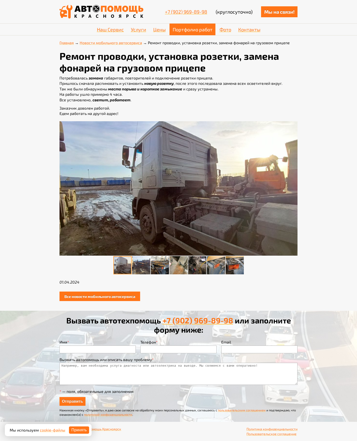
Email (226, 342)
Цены (159, 29)
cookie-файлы (52, 430)
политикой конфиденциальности (108, 414)
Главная (67, 42)
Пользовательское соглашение (271, 434)
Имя (64, 342)
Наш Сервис (110, 29)
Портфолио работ (192, 29)
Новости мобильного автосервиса (111, 42)
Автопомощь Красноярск (101, 429)
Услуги (138, 29)
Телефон (149, 342)
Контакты (249, 29)
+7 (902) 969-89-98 (186, 12)
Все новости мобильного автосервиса (99, 296)
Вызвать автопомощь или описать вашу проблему (107, 359)
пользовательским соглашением (242, 410)
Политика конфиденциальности (272, 429)
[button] (293, 126)
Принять (79, 430)
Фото (225, 29)
